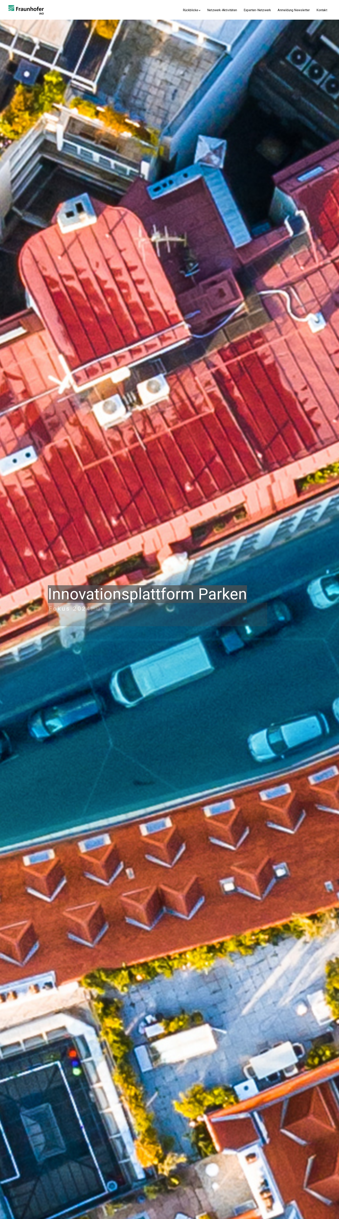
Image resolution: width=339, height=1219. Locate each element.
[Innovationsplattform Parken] (26, 9)
